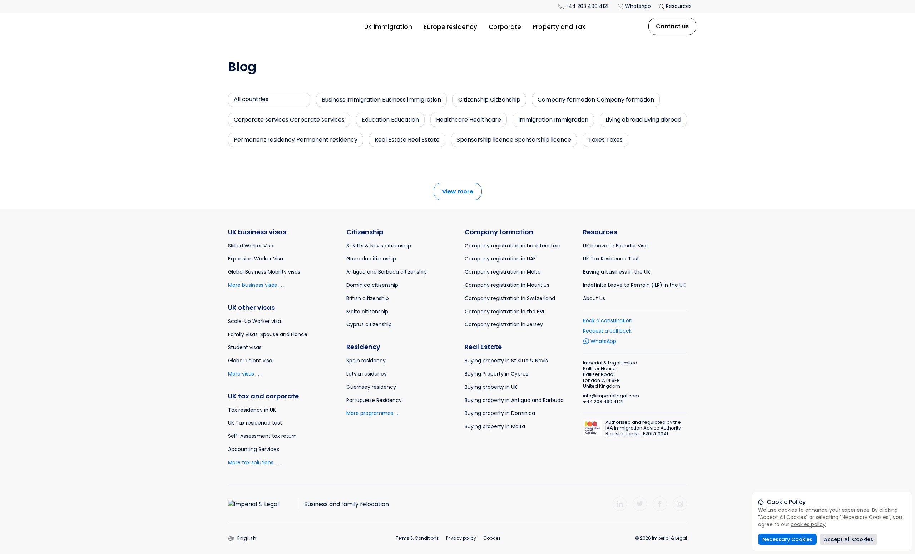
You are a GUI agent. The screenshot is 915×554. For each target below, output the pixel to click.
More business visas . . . (256, 285)
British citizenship (367, 298)
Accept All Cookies (848, 539)
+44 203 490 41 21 (603, 401)
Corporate (505, 27)
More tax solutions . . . (254, 462)
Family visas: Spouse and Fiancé (267, 334)
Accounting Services (253, 449)
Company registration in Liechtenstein (512, 245)
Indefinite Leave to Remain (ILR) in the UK (634, 285)
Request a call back (607, 330)
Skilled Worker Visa (250, 245)
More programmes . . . (373, 413)
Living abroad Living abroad (643, 120)
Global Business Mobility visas (264, 271)
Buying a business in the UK (616, 271)
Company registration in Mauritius (507, 285)
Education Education (390, 120)
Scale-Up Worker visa (254, 321)
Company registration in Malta (503, 271)
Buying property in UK (491, 387)
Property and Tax (559, 27)
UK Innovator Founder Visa (615, 245)
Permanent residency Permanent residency (295, 140)
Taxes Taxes (605, 140)
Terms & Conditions (417, 538)
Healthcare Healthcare (468, 120)
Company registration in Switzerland (510, 298)
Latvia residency (366, 373)
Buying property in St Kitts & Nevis (506, 360)
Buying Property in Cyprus (496, 373)
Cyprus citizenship (369, 324)
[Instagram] (680, 504)
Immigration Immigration (553, 120)
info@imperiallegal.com (611, 395)
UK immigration (388, 27)
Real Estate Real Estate (407, 140)
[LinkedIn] (620, 504)
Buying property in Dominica (500, 413)
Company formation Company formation (596, 99)
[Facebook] (660, 504)
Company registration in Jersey (504, 324)
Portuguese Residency (374, 400)
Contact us (672, 26)
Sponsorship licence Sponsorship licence (514, 140)
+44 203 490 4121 (586, 6)
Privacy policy (461, 538)
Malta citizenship (367, 311)
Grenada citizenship (371, 258)
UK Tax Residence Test (611, 258)
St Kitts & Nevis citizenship (378, 245)
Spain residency (366, 360)
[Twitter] (640, 504)
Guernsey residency (371, 387)
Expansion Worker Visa (255, 258)
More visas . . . (245, 373)
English (247, 538)
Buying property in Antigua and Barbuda (514, 400)
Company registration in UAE (500, 258)
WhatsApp (638, 6)
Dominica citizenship (372, 285)
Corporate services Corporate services (289, 120)
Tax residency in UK (252, 409)
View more (457, 191)
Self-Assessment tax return (262, 436)
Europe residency (450, 27)
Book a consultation (607, 320)
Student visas (245, 347)
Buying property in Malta (495, 426)
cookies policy (808, 524)
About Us (594, 298)
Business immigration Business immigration (381, 99)
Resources (678, 6)
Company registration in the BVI (504, 311)
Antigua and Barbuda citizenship (386, 271)
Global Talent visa (250, 360)
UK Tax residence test (255, 422)
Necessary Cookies (787, 539)
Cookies (492, 538)
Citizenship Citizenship (489, 99)
